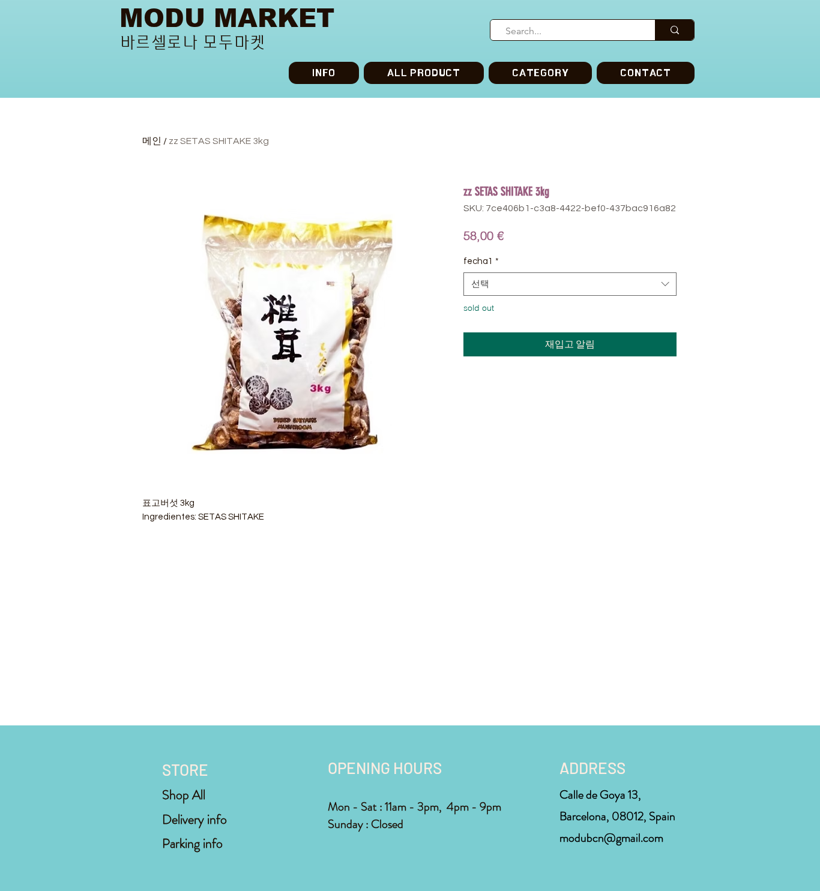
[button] (540, 73)
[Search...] (674, 30)
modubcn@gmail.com (611, 838)
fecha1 (481, 261)
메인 (151, 141)
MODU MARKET (226, 18)
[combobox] (570, 284)
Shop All (183, 794)
